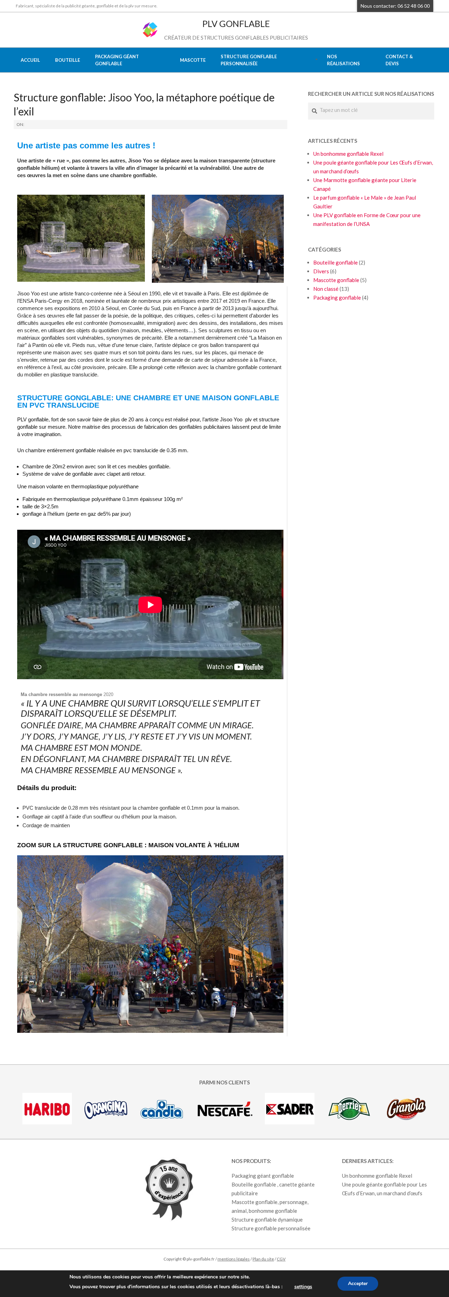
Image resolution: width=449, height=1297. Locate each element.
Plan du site (263, 1259)
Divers (321, 271)
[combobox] (371, 110)
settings (303, 1286)
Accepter (358, 1283)
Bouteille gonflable (335, 262)
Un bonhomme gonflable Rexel (348, 154)
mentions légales (233, 1259)
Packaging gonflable (337, 297)
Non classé (326, 289)
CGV (281, 1259)
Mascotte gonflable (336, 280)
